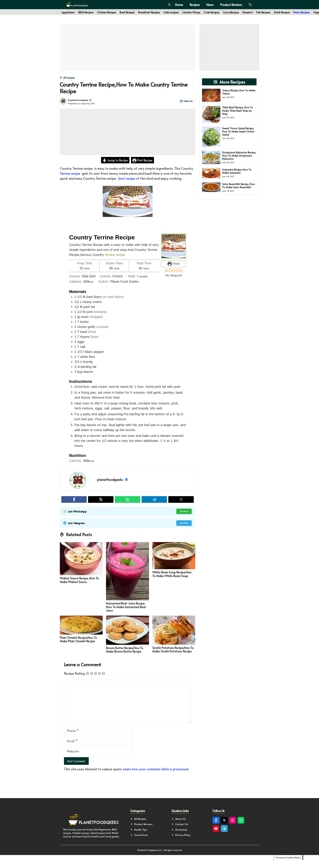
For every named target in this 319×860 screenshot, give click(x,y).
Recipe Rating (74, 673)
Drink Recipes (282, 12)
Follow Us (188, 100)
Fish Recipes (263, 12)
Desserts (248, 12)
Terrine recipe (70, 173)
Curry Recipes (231, 12)
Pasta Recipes (301, 12)
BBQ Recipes (85, 12)
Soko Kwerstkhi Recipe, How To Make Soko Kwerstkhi (238, 185)
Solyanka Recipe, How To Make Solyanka (237, 171)
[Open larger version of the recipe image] (173, 246)
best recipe (126, 178)
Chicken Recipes (106, 12)
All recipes (69, 77)
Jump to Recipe (117, 160)
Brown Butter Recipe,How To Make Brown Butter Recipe (124, 650)
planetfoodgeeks (79, 99)
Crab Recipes (211, 12)
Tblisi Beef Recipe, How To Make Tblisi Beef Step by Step (237, 110)
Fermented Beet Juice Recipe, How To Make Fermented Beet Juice (126, 606)
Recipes (195, 4)
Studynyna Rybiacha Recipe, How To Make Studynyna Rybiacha (239, 155)
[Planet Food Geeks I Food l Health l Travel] (77, 4)
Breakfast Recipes (149, 12)
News (210, 4)
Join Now (184, 511)
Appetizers (68, 12)
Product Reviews (231, 4)
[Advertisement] (127, 47)
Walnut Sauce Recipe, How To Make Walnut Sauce (79, 580)
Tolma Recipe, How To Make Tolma (238, 91)
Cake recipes (171, 12)
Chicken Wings (191, 12)
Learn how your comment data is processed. (156, 769)
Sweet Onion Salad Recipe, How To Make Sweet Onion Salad (238, 131)
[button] (250, 4)
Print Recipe (144, 160)
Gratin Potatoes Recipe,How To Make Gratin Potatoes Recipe (173, 649)
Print (176, 264)
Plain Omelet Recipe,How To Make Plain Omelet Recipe (78, 639)
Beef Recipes (127, 12)
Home (179, 4)
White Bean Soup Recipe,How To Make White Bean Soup (172, 574)
